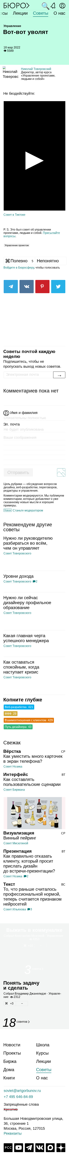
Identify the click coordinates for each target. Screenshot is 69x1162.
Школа (42, 1044)
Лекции (20, 13)
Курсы (42, 1053)
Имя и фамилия (24, 413)
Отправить (18, 472)
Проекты (12, 1053)
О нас (59, 13)
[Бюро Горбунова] (16, 5)
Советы (40, 13)
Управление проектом (17, 245)
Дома (8, 1069)
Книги (9, 1077)
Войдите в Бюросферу (18, 267)
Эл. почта (11, 424)
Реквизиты (13, 1133)
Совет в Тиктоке (14, 214)
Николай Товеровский (36, 68)
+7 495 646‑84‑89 (18, 1097)
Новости (11, 1044)
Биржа (9, 1061)
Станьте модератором (28, 510)
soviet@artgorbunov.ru (22, 1091)
